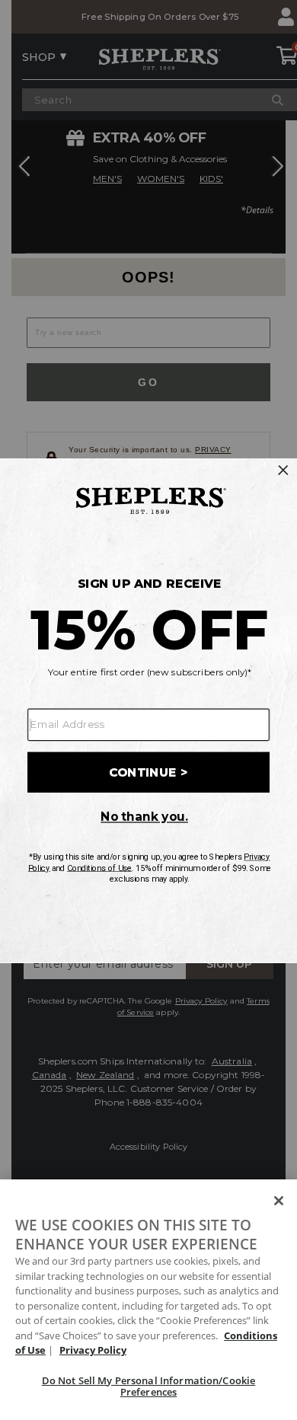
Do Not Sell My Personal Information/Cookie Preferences (148, 1386)
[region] (148, 1299)
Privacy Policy (92, 1350)
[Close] (278, 1200)
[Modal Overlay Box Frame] (148, 710)
